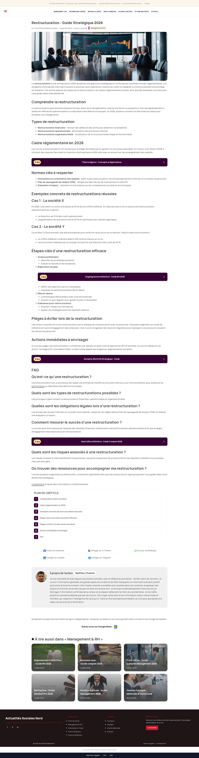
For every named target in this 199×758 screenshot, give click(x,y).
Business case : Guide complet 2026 (91, 662)
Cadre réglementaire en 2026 (52, 505)
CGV (104, 755)
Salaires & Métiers (125, 11)
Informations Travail (77, 11)
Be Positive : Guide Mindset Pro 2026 (44, 692)
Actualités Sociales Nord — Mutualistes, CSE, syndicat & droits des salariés (72, 3)
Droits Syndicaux (110, 11)
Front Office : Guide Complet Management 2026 (141, 662)
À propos (147, 3)
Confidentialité (161, 744)
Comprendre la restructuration (53, 499)
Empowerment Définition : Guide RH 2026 (47, 662)
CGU (111, 755)
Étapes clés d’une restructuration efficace (58, 518)
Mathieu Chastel (85, 573)
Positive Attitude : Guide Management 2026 (93, 692)
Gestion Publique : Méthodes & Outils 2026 (139, 692)
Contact (110, 731)
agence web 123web (109, 750)
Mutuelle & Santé (94, 11)
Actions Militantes (142, 11)
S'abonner (152, 728)
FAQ (41, 537)
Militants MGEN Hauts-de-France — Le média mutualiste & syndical (120, 3)
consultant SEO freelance (91, 750)
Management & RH (60, 11)
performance (38, 386)
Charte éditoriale (113, 728)
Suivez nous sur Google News (97, 626)
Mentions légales (148, 744)
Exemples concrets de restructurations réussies (61, 511)
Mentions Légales (93, 755)
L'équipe (110, 724)
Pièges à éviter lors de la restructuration (57, 524)
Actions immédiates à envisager (54, 530)
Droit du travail (73, 721)
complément (38, 484)
